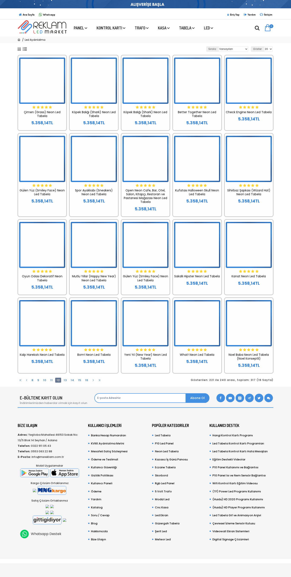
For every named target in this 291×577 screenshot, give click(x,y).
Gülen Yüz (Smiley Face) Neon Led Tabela (42, 192)
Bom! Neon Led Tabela (94, 355)
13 (65, 380)
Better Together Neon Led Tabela (197, 114)
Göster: (257, 49)
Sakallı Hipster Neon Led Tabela (197, 276)
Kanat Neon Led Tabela (249, 276)
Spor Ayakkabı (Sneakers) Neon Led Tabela (94, 192)
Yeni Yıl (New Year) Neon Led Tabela (145, 356)
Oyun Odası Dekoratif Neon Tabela (42, 278)
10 (44, 380)
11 (51, 380)
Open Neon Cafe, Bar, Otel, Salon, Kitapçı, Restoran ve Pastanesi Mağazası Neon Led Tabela (145, 196)
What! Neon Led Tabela (197, 355)
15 (79, 380)
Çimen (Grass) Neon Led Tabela (42, 114)
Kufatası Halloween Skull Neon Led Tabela (197, 192)
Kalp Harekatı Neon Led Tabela (42, 355)
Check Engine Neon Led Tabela (249, 112)
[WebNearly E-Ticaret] (145, 568)
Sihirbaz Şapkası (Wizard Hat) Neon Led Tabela (248, 192)
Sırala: (212, 49)
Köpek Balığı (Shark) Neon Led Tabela (94, 114)
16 (86, 380)
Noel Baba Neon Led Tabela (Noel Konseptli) (249, 356)
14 (72, 380)
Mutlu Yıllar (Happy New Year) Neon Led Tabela (94, 278)
